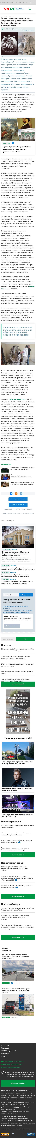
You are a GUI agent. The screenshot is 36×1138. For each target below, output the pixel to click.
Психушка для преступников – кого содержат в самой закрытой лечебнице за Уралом (17, 611)
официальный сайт (17, 399)
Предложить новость (18, 504)
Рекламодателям (8, 1051)
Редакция (5, 1048)
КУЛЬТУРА (14, 549)
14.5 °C (13, 2)
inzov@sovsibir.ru (10, 1109)
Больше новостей (18, 684)
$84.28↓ (18, 2)
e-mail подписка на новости (13, 1062)
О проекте (5, 1045)
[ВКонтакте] (11, 493)
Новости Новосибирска (19, 499)
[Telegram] (21, 493)
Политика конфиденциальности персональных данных (15, 1129)
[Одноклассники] (16, 493)
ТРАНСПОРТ (6, 983)
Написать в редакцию (18, 1083)
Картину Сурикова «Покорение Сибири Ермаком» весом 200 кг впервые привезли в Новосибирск (16, 149)
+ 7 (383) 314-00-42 (16, 1108)
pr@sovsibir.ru (26, 1111)
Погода (4, 1056)
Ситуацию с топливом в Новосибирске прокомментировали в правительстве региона (16, 990)
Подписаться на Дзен (12, 626)
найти (25, 639)
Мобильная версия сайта (10, 1068)
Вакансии (5, 1053)
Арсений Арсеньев (19, 29)
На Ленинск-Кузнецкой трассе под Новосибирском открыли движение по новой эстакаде (16, 956)
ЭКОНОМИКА (6, 1017)
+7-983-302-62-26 (11, 1113)
